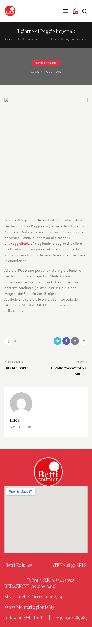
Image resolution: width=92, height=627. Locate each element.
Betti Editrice (46, 63)
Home (9, 39)
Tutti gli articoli (27, 39)
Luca (15, 420)
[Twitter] (57, 341)
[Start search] (85, 11)
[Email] (75, 341)
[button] (65, 11)
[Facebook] (66, 341)
